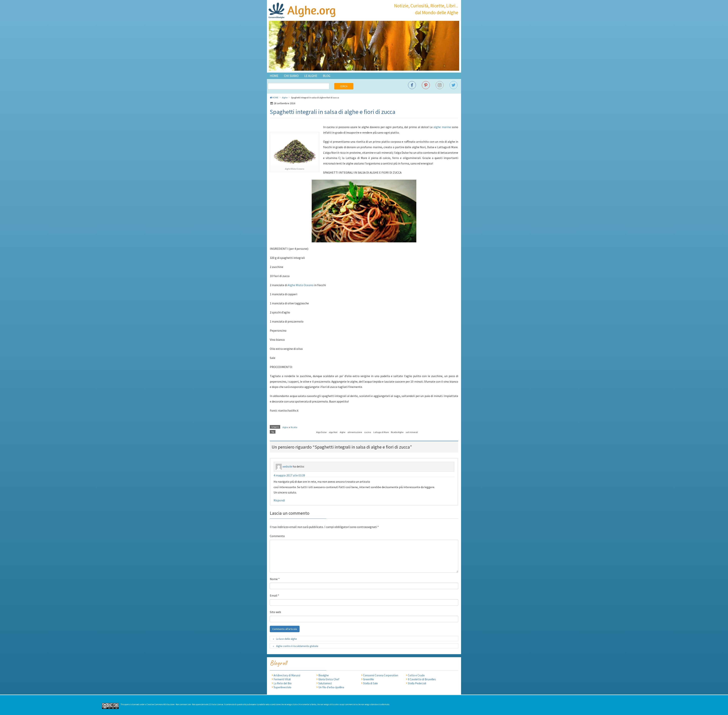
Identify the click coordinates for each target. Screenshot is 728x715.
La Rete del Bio (283, 683)
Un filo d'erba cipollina (331, 687)
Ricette (294, 427)
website (287, 466)
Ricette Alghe (397, 432)
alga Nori (333, 432)
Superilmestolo (282, 687)
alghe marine (442, 127)
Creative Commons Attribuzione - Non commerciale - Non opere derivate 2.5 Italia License (185, 704)
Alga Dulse (321, 432)
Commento (277, 536)
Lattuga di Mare (381, 432)
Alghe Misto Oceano (301, 285)
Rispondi (279, 500)
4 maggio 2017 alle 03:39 (289, 475)
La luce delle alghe (286, 639)
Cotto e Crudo (416, 675)
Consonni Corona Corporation (380, 675)
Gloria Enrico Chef (328, 679)
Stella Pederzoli (417, 683)
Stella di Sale (370, 683)
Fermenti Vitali (282, 679)
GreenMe (368, 679)
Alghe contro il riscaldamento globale (297, 646)
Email (274, 595)
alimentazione (355, 432)
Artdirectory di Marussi (287, 675)
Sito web (275, 612)
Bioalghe (323, 675)
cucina (367, 432)
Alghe (285, 427)
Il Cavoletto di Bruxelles (422, 679)
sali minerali (412, 432)
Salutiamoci (325, 683)
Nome (275, 579)
